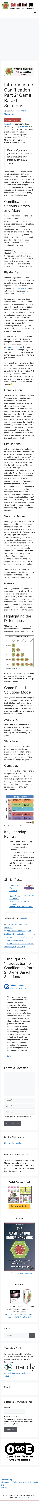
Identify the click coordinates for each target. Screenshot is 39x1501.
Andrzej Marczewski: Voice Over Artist (17, 1374)
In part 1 (7, 124)
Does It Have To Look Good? (21, 907)
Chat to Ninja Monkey (13, 1143)
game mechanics (19, 288)
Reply (9, 1056)
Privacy (4, 1487)
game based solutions (16, 931)
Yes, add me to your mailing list (19, 1117)
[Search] (32, 1335)
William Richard (17, 985)
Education (8, 928)
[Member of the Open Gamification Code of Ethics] (19, 1460)
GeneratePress (23, 1498)
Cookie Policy (6, 1480)
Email (7, 1408)
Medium (23, 918)
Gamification (12, 924)
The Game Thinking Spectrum (13, 888)
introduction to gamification (23, 934)
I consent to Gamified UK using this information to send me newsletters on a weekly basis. (19, 1421)
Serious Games (21, 253)
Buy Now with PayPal (19, 1206)
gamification (23, 126)
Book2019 (23, 924)
